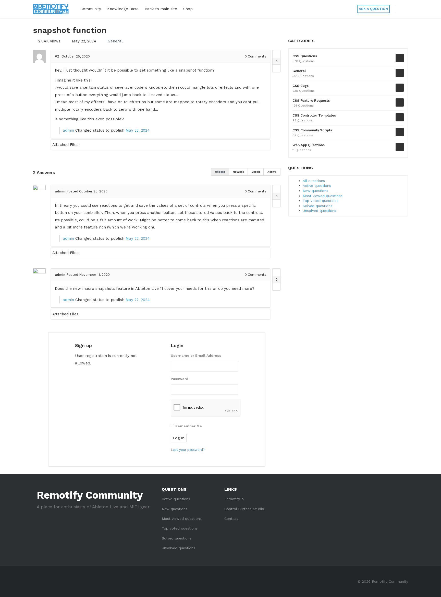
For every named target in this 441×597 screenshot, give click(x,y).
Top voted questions (320, 201)
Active (271, 172)
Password (179, 379)
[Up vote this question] (276, 54)
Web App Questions (308, 145)
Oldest (220, 172)
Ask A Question (373, 9)
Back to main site (161, 9)
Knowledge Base (123, 9)
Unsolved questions (319, 211)
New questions (315, 191)
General (115, 41)
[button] (402, 9)
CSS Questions (304, 56)
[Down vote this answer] (276, 203)
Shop (188, 9)
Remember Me (188, 426)
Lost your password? (188, 450)
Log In (179, 438)
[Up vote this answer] (276, 189)
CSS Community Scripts (312, 130)
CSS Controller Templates (314, 115)
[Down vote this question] (276, 68)
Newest (238, 172)
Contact (231, 518)
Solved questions (317, 206)
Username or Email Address (196, 355)
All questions (314, 181)
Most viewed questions (322, 196)
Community (90, 9)
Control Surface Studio (244, 509)
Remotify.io (234, 499)
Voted (256, 172)
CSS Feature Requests (311, 100)
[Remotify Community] (51, 9)
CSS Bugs (300, 86)
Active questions (317, 185)
